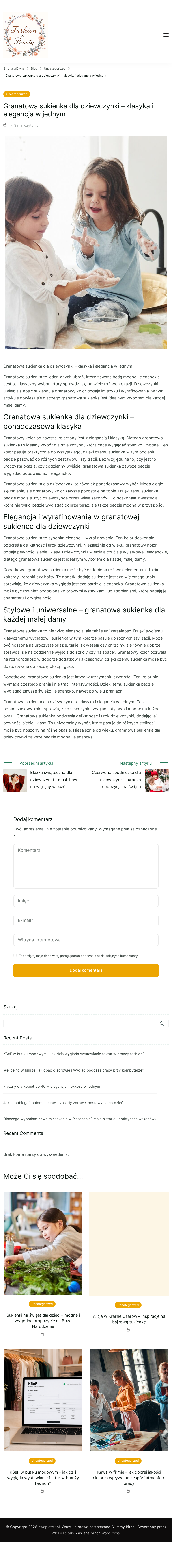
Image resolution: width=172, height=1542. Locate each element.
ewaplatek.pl (49, 1527)
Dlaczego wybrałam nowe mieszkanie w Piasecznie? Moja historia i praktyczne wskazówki (80, 1119)
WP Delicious (63, 1533)
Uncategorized (17, 94)
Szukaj (10, 1007)
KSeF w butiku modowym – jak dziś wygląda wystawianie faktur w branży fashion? (73, 1054)
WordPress (110, 1533)
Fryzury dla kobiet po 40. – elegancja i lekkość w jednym (51, 1086)
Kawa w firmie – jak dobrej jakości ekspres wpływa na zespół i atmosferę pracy (129, 1478)
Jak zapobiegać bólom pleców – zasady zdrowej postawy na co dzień (63, 1102)
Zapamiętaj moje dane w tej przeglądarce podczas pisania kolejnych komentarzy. (79, 956)
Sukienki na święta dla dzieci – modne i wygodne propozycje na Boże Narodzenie (43, 1321)
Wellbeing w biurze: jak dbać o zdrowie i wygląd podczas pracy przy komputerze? (73, 1070)
